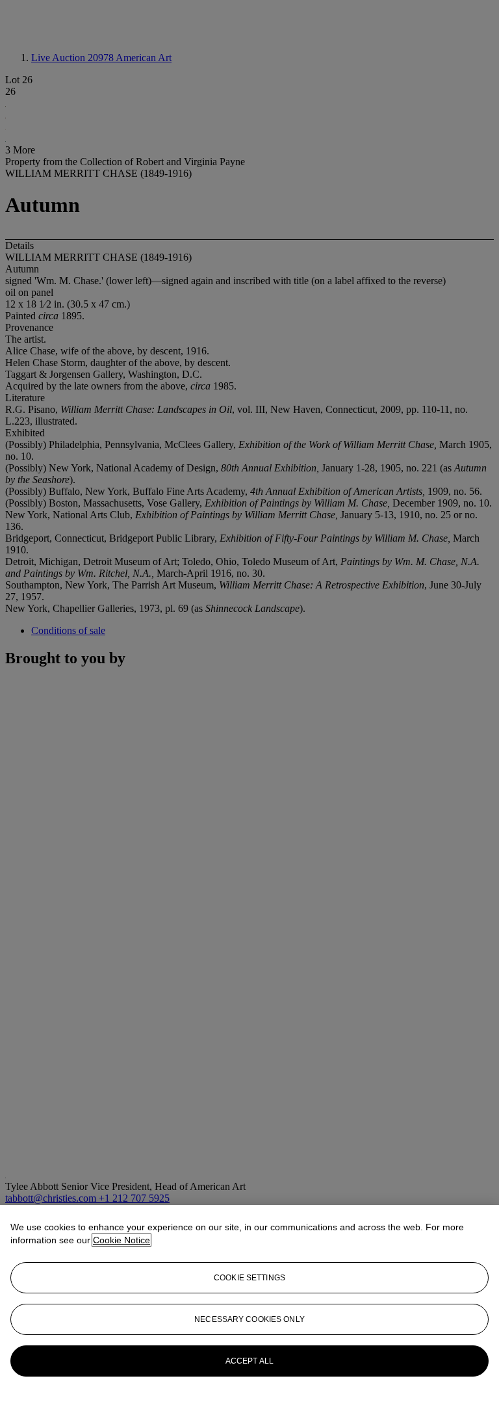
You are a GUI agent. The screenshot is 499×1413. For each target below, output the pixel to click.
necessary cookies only (249, 1319)
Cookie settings (249, 1277)
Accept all (249, 1361)
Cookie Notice (121, 1240)
